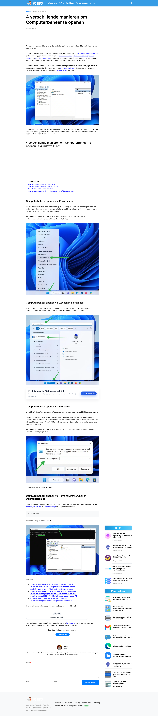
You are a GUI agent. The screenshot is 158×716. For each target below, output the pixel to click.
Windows (28, 11)
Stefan (66, 646)
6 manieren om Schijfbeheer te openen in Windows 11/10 (50, 598)
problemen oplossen (67, 68)
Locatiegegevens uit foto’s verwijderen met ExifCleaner (122, 546)
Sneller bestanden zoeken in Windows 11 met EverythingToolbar (121, 568)
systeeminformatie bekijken (88, 53)
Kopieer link (62, 634)
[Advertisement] (62, 38)
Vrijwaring (96, 703)
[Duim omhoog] (55, 613)
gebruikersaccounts (42, 58)
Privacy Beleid (86, 703)
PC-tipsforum (71, 623)
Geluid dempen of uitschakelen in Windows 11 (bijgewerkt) (122, 535)
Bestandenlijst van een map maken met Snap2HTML (122, 579)
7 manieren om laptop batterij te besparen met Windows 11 (51, 584)
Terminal (29, 507)
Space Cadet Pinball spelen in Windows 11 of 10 (121, 557)
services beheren (65, 56)
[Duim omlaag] (59, 613)
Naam (28, 681)
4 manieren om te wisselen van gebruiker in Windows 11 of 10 (52, 587)
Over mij (77, 703)
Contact (58, 703)
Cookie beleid (67, 703)
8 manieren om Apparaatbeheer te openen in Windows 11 (51, 601)
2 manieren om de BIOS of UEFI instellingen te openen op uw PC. (53, 596)
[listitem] (118, 599)
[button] (131, 3)
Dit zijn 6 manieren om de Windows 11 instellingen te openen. (52, 589)
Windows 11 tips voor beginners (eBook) (71, 706)
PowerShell (37, 507)
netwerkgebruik (61, 70)
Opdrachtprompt (50, 507)
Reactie (28, 662)
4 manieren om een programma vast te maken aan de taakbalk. (53, 594)
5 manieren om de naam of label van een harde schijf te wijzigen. (54, 591)
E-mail (56, 681)
